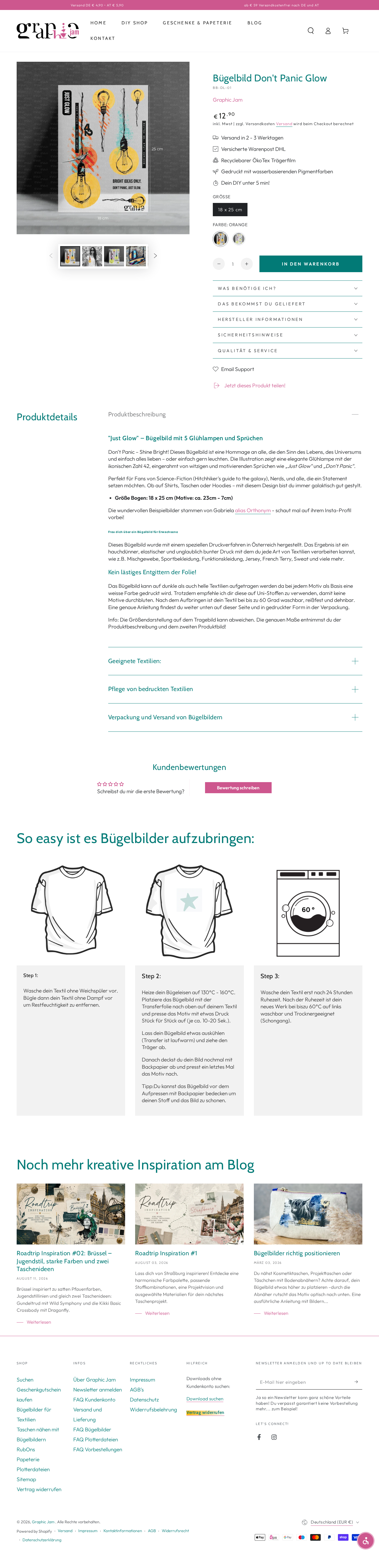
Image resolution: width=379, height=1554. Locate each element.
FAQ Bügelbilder (92, 1429)
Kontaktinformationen (122, 1530)
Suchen (25, 1379)
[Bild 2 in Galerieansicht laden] (92, 256)
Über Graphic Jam (94, 1379)
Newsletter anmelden (97, 1389)
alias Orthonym (253, 510)
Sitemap (26, 1479)
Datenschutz (144, 1399)
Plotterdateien (33, 1469)
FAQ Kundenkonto (94, 1399)
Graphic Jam (227, 99)
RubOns (26, 1449)
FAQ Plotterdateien (95, 1439)
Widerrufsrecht (175, 1530)
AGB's (137, 1389)
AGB (152, 1530)
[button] (310, 31)
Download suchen (204, 1398)
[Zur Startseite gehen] (48, 30)
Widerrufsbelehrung (153, 1409)
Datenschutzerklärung (41, 1539)
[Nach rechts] (155, 256)
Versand (284, 123)
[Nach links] (51, 256)
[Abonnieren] (358, 1382)
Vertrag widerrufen (39, 1489)
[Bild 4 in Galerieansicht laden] (136, 256)
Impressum (142, 1379)
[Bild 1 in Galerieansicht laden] (70, 256)
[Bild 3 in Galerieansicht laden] (114, 256)
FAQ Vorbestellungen (97, 1449)
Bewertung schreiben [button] (238, 787)
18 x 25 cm (232, 211)
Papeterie (28, 1459)
